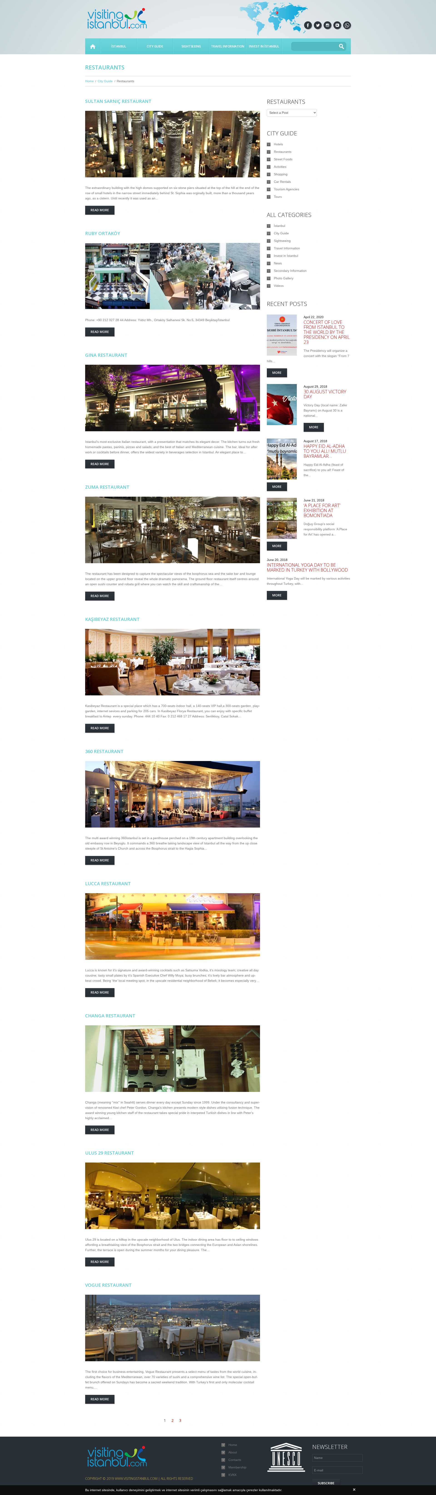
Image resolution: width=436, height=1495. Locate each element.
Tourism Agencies (286, 189)
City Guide (155, 46)
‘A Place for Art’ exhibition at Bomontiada (322, 510)
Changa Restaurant (110, 1016)
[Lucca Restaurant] (172, 926)
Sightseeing (191, 46)
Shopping (280, 174)
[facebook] (308, 25)
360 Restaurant (104, 751)
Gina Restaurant (106, 355)
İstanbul (118, 46)
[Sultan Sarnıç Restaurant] (172, 144)
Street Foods (283, 159)
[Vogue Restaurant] (172, 1328)
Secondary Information (290, 271)
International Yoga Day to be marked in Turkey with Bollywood (307, 567)
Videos (279, 286)
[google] (347, 25)
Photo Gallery (283, 278)
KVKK (232, 1475)
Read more (100, 210)
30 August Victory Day (325, 394)
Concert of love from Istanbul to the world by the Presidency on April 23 (327, 332)
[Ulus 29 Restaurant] (172, 1196)
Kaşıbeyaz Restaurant (112, 619)
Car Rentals (282, 181)
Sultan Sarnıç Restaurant (118, 101)
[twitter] (318, 25)
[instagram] (327, 25)
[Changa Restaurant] (172, 1058)
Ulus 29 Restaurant (109, 1153)
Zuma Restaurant (107, 487)
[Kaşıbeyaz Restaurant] (172, 662)
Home (92, 46)
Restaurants (282, 152)
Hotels (278, 144)
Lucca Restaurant (108, 883)
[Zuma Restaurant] (172, 530)
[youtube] (337, 25)
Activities (280, 167)
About (232, 1452)
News (278, 263)
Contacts (234, 1460)
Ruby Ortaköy (102, 233)
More (277, 372)
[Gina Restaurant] (172, 398)
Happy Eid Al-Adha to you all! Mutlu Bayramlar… (325, 451)
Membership (237, 1467)
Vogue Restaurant (108, 1285)
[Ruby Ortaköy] (172, 276)
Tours (278, 196)
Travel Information (227, 46)
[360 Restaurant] (172, 794)
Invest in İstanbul (264, 46)
